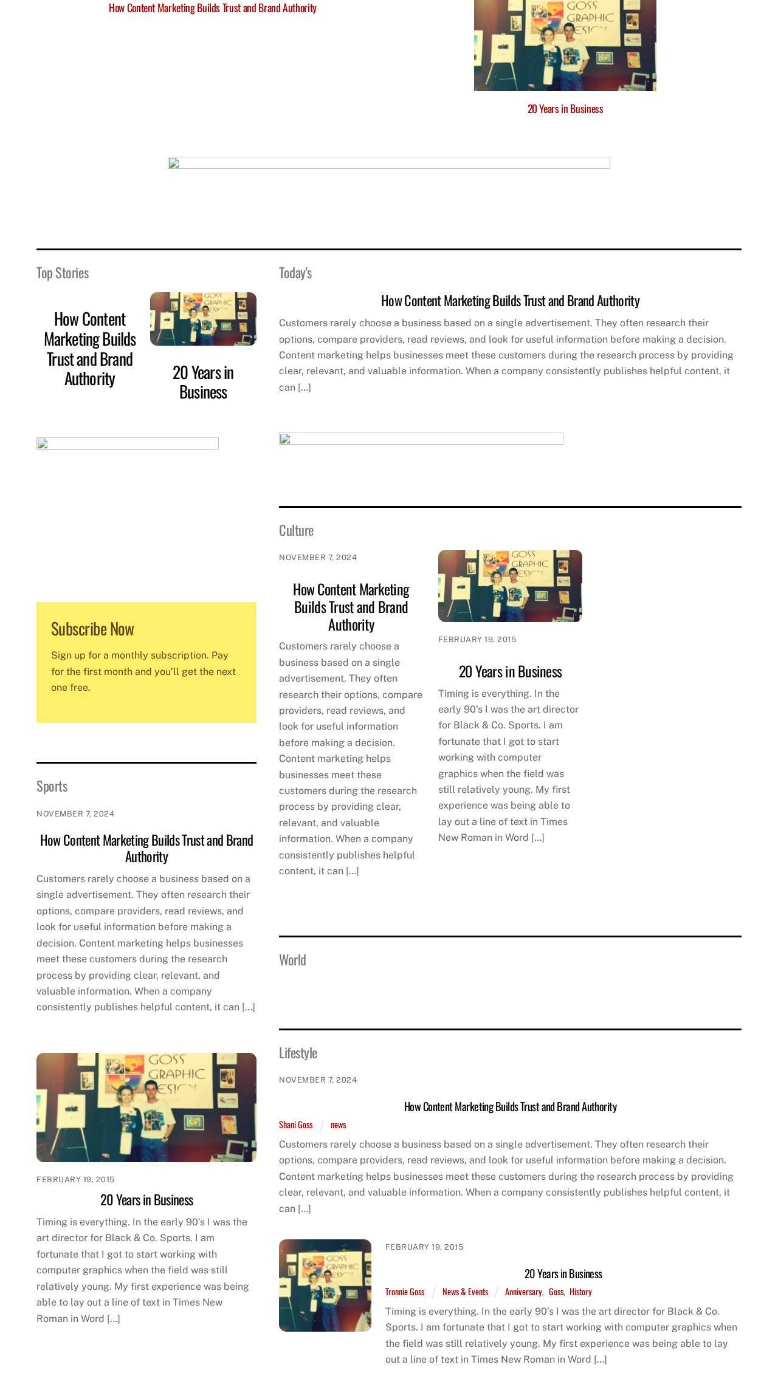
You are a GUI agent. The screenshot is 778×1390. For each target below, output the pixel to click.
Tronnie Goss (404, 1291)
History (581, 1291)
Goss (556, 1291)
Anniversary (523, 1291)
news (338, 1124)
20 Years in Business (566, 108)
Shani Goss (295, 1124)
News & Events (465, 1291)
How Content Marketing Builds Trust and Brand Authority (90, 348)
